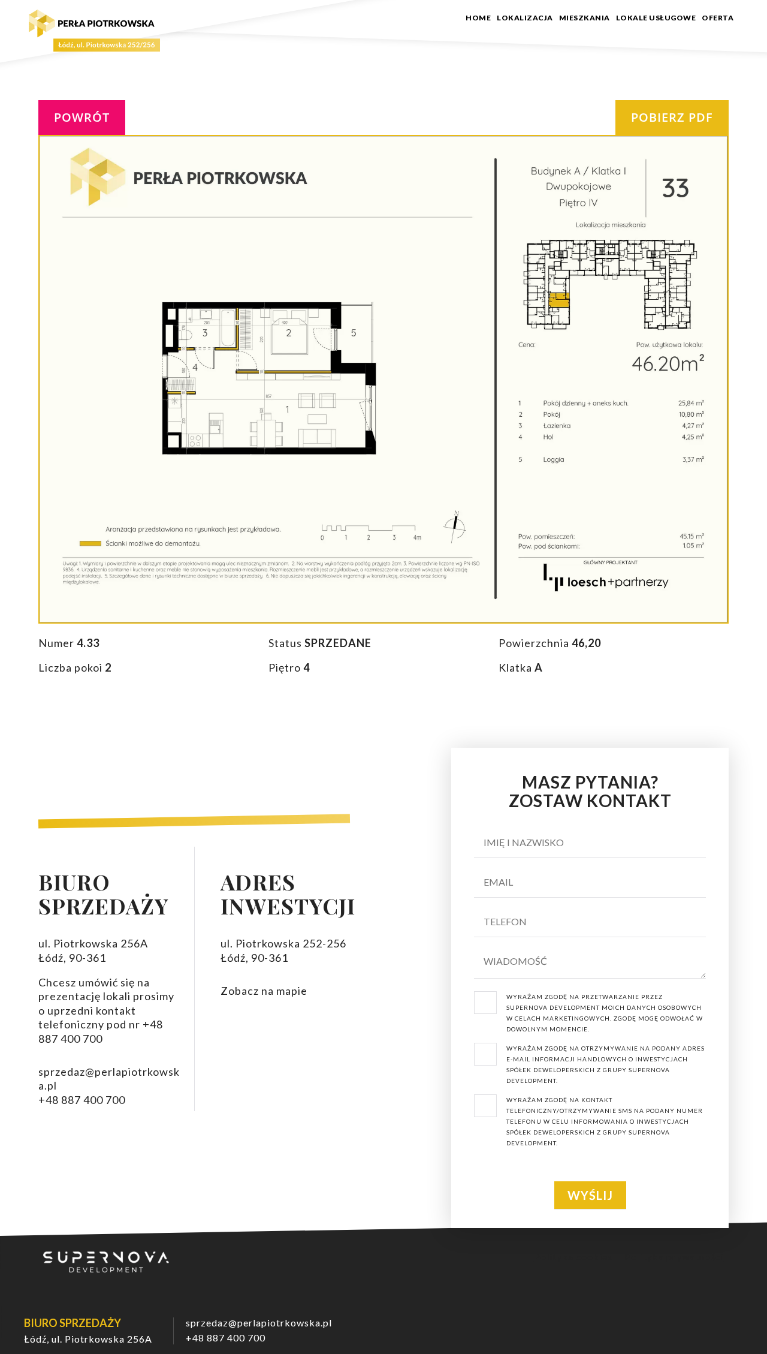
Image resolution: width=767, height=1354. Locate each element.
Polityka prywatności (674, 1256)
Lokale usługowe (656, 18)
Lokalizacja (525, 18)
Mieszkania (584, 18)
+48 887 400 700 (225, 1337)
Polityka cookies (573, 1256)
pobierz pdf (672, 117)
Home (478, 18)
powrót (82, 117)
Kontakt (740, 22)
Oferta (717, 18)
